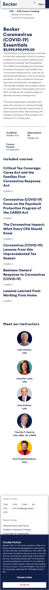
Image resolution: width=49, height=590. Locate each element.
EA (33, 504)
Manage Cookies (24, 577)
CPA (5, 504)
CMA (24, 504)
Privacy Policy (12, 567)
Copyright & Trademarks (16, 534)
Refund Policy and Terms (16, 526)
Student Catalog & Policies (17, 530)
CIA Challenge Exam (22, 508)
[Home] (10, 4)
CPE (11, 11)
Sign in (41, 4)
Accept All (24, 585)
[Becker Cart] (33, 4)
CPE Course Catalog (28, 11)
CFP (5, 512)
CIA (5, 508)
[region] (24, 562)
